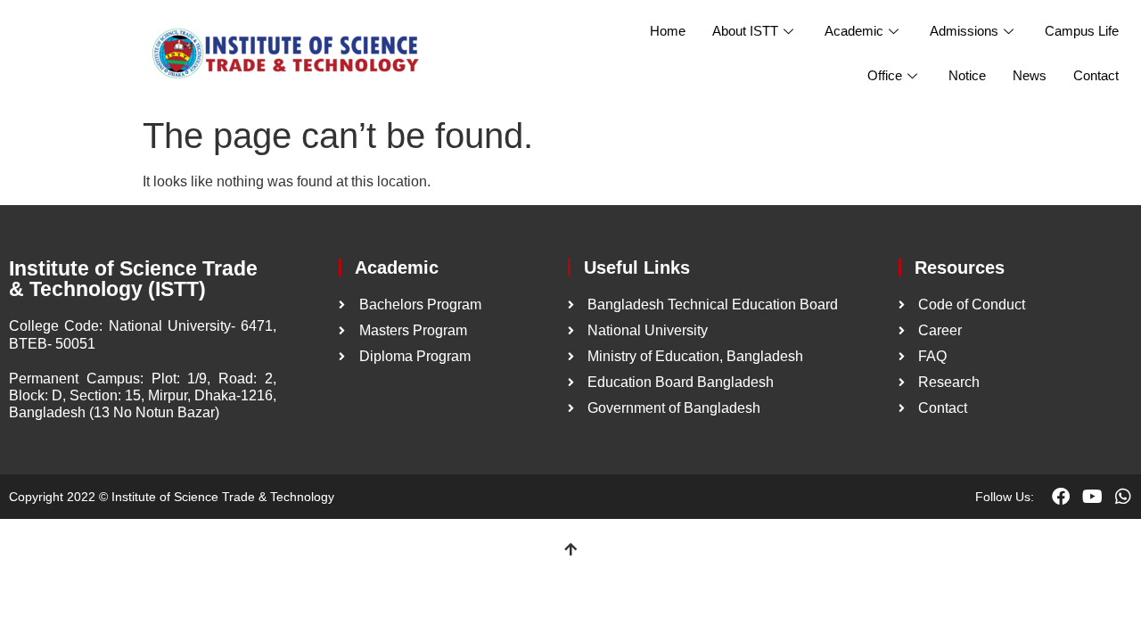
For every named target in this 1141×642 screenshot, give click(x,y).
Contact (1096, 75)
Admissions (964, 30)
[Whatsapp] (1123, 497)
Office (884, 75)
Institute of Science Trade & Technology (222, 497)
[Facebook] (1061, 497)
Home (667, 30)
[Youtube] (1092, 497)
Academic (854, 30)
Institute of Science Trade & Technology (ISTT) (133, 278)
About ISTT (745, 30)
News (1030, 75)
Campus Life (1082, 30)
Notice (967, 75)
